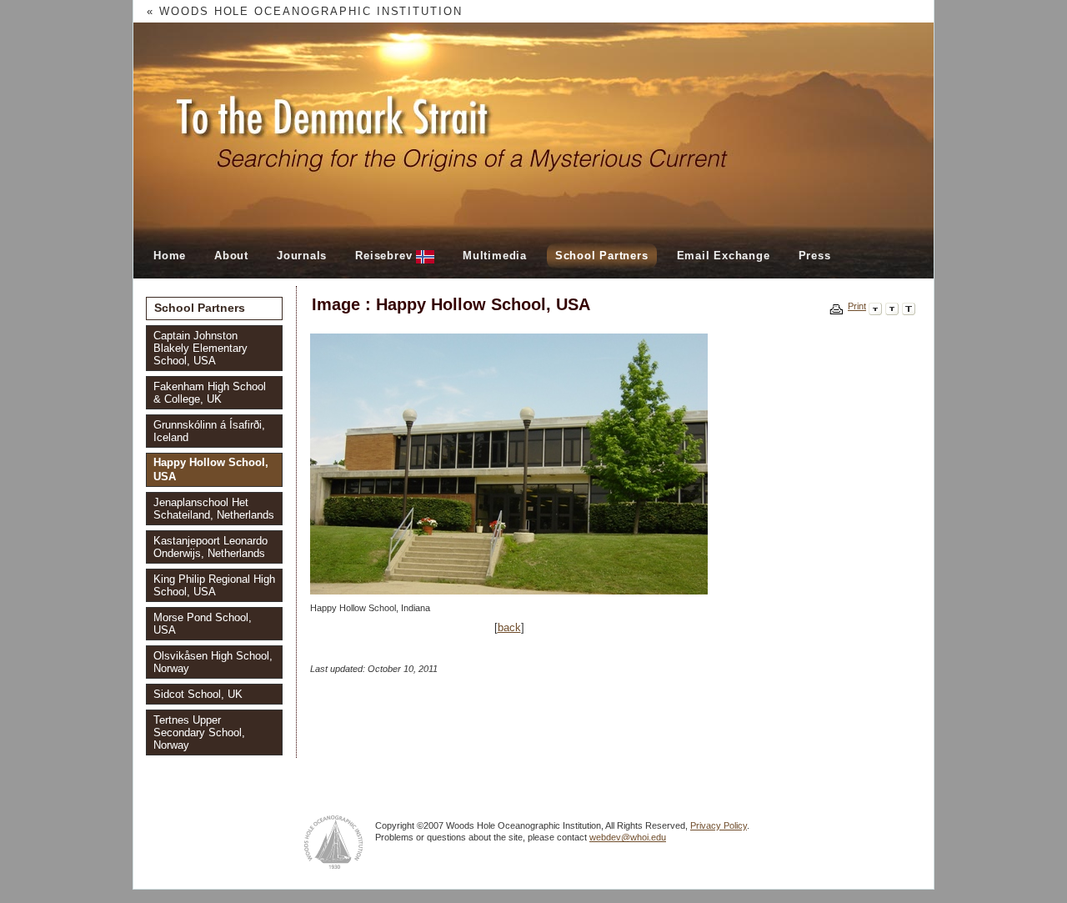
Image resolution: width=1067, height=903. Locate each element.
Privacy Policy (718, 825)
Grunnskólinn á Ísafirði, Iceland (209, 431)
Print (857, 306)
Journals (302, 255)
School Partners (602, 255)
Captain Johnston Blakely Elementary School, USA (200, 348)
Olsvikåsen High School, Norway (213, 662)
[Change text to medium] (892, 306)
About (231, 255)
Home (169, 255)
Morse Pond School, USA (202, 623)
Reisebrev (385, 255)
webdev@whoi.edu (627, 837)
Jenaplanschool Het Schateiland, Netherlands (213, 508)
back (509, 627)
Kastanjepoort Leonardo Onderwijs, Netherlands (210, 546)
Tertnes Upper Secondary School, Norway (199, 732)
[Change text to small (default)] (875, 306)
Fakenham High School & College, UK (209, 392)
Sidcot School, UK (198, 694)
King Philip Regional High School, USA (214, 585)
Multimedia (495, 255)
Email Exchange (723, 255)
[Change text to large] (908, 306)
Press (815, 255)
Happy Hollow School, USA (210, 469)
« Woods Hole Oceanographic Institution (305, 11)
